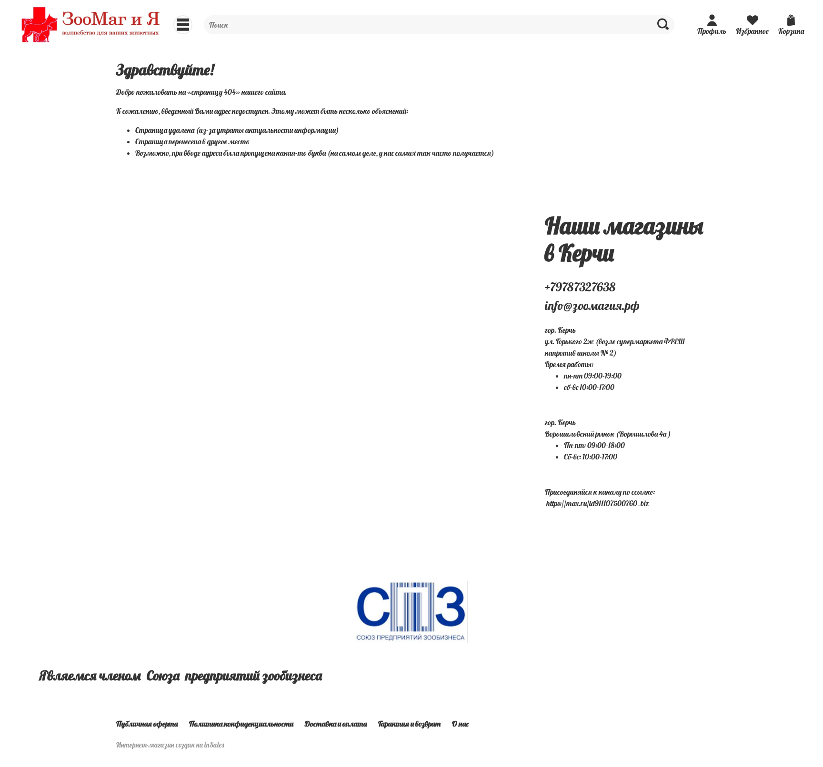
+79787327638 (580, 287)
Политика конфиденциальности (241, 723)
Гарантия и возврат (409, 723)
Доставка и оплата (336, 723)
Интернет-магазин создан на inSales (170, 745)
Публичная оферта (147, 723)
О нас (460, 723)
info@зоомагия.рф (592, 305)
